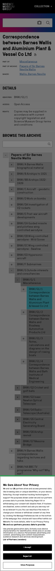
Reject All (27, 556)
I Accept (27, 548)
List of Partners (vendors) (14, 540)
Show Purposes (27, 565)
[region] (27, 523)
